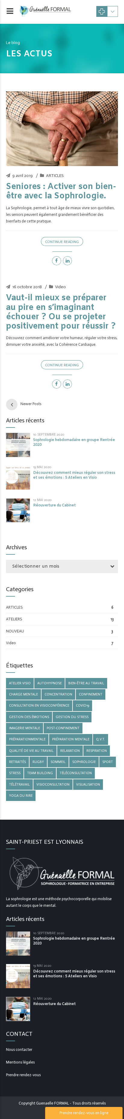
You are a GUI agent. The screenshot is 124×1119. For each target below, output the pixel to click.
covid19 (82, 705)
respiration (96, 751)
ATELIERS (14, 619)
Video (60, 286)
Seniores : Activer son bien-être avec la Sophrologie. (61, 191)
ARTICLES (55, 175)
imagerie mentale (24, 728)
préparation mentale (70, 739)
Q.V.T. (100, 739)
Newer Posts (30, 404)
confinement (90, 694)
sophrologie (84, 762)
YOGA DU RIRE (21, 795)
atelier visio (20, 683)
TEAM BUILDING (40, 773)
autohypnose (49, 683)
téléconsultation (76, 773)
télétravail (19, 784)
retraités (17, 762)
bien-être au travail (86, 683)
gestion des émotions (29, 717)
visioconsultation (53, 784)
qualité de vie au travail (31, 751)
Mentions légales (20, 1062)
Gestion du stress (72, 717)
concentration (58, 694)
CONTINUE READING (62, 242)
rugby (38, 762)
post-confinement (63, 728)
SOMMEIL (58, 762)
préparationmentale (27, 739)
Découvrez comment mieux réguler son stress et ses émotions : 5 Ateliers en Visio (74, 475)
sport (107, 762)
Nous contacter (19, 1049)
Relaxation (70, 751)
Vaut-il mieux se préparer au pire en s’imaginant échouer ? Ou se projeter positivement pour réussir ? (61, 312)
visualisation (88, 784)
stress (14, 773)
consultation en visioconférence (39, 705)
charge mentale (23, 694)
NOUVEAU (15, 631)
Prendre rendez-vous (23, 1075)
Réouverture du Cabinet (54, 505)
